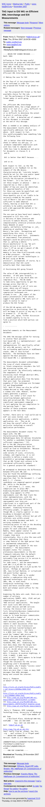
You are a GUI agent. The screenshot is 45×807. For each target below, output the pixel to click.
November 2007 (20, 7)
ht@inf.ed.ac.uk (33, 37)
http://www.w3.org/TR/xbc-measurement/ (24, 706)
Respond (34, 23)
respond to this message (25, 781)
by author (23, 789)
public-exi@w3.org (14, 42)
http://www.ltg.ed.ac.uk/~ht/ (16, 729)
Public (27, 4)
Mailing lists (18, 4)
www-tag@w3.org (14, 45)
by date (36, 786)
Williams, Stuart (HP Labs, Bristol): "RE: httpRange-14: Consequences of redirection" (22, 768)
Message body (23, 23)
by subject (14, 789)
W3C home (6, 4)
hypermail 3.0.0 (33, 798)
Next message (27, 28)
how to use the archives (18, 791)
